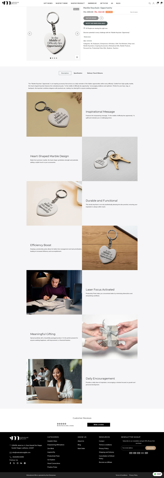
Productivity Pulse (53, 456)
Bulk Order (81, 448)
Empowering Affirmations (55, 445)
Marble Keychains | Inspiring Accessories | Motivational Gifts (101, 46)
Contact (101, 441)
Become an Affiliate (105, 462)
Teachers (115, 48)
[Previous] (30, 34)
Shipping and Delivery (106, 452)
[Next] (77, 34)
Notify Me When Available (95, 23)
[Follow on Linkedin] (21, 463)
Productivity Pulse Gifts (99, 48)
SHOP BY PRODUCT (78, 3)
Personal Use (87, 48)
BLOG (118, 3)
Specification (78, 73)
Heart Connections (53, 463)
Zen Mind (50, 448)
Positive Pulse (52, 467)
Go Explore (51, 460)
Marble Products (125, 46)
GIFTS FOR (104, 3)
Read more (87, 36)
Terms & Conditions (121, 475)
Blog (79, 445)
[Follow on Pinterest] (25, 463)
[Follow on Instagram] (17, 463)
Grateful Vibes (52, 441)
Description (65, 73)
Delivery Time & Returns (95, 73)
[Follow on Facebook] (10, 463)
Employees (96, 43)
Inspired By (51, 452)
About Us (81, 441)
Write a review (99, 424)
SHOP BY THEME (62, 3)
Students (109, 48)
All (112, 3)
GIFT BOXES (48, 3)
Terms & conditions (105, 445)
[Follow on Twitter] (14, 463)
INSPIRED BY (92, 3)
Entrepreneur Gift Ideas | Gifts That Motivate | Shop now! (117, 43)
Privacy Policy (104, 448)
